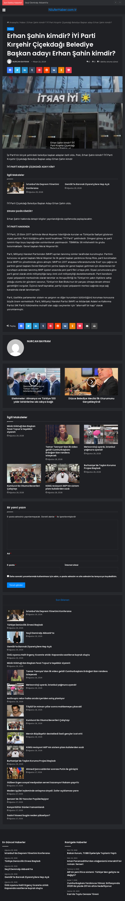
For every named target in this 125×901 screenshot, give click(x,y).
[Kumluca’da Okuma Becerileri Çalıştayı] (24, 473)
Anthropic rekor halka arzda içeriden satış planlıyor (36, 698)
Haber (23, 22)
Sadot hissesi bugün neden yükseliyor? (28, 815)
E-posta (11, 565)
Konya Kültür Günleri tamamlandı (25, 807)
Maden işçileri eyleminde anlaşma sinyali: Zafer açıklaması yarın (43, 790)
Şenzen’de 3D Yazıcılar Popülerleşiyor (28, 798)
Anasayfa (13, 22)
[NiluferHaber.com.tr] (62, 10)
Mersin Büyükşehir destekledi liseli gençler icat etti (54, 733)
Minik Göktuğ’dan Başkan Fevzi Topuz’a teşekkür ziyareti (21, 429)
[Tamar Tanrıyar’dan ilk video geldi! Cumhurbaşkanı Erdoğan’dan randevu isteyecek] (63, 434)
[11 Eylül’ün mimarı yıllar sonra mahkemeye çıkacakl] (15, 711)
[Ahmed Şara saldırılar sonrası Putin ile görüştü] (15, 773)
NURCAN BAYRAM (20, 61)
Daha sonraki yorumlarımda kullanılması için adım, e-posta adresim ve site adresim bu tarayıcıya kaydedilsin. (63, 576)
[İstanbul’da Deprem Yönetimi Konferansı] (15, 188)
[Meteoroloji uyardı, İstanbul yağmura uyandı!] (101, 434)
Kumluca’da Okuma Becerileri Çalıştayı (23, 487)
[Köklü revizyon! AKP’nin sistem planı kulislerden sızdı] (63, 473)
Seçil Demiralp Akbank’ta (36, 2)
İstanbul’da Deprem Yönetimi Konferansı (48, 611)
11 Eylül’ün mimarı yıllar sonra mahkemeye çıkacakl (54, 706)
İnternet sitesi (71, 565)
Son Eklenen (62, 599)
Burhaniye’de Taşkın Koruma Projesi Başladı (100, 467)
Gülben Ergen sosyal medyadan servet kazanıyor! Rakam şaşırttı (43, 782)
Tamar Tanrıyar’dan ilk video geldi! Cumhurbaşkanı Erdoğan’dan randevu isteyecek (62, 451)
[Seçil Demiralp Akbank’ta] (15, 637)
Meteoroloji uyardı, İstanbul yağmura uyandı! (99, 448)
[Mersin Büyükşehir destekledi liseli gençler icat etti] (15, 738)
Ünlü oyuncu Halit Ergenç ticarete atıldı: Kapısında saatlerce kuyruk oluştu (48, 654)
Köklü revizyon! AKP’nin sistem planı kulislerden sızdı (62, 487)
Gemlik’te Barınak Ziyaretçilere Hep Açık (87, 184)
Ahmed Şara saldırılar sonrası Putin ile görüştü (52, 769)
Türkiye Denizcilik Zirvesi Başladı (25, 624)
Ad (9, 553)
